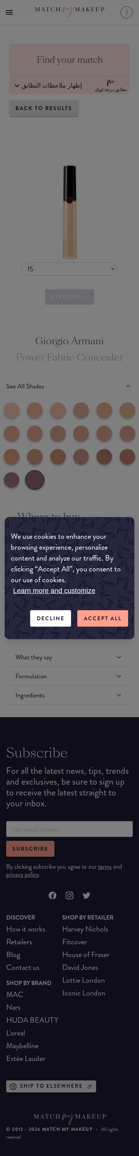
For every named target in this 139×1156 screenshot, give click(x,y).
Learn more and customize (54, 591)
